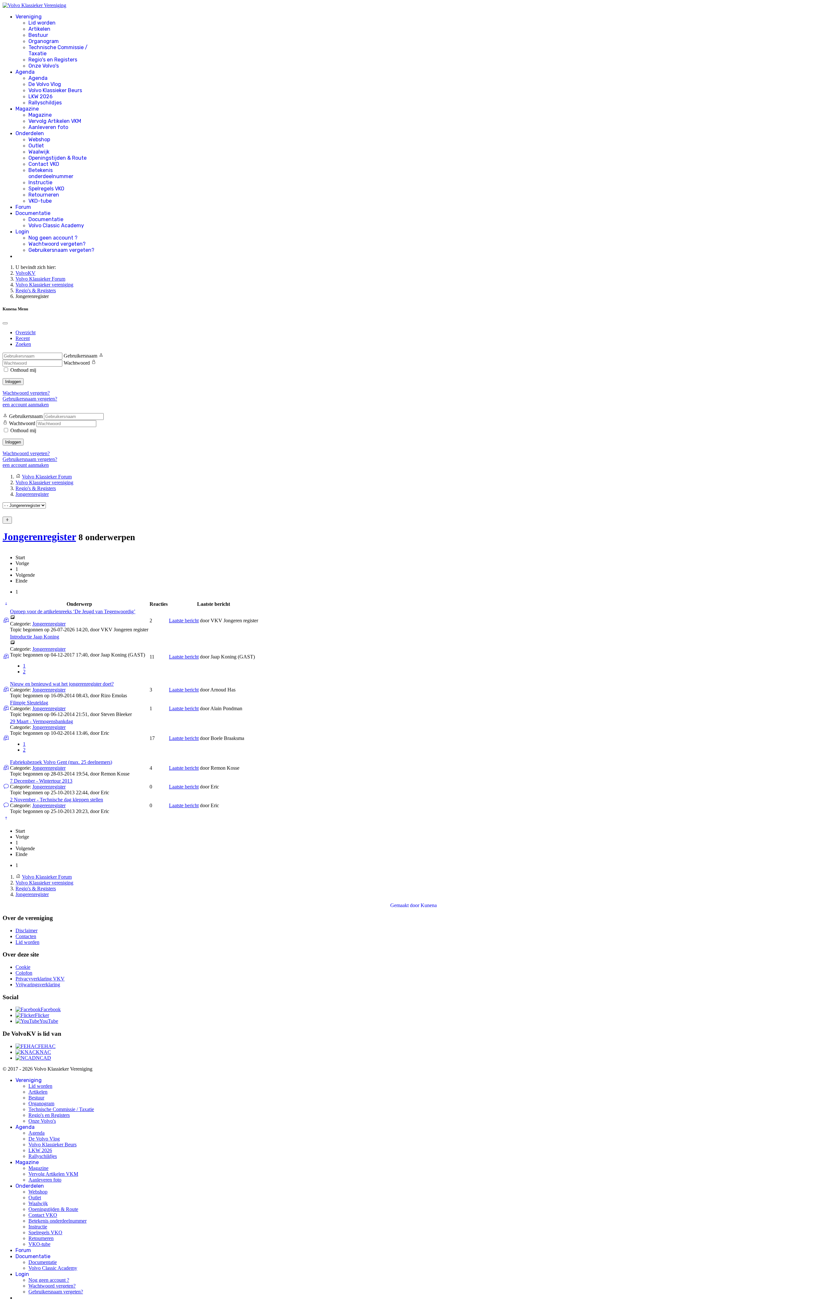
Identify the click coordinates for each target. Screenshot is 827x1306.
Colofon (24, 973)
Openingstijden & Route (57, 158)
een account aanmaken (26, 404)
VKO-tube (40, 201)
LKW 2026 (40, 96)
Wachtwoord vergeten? (57, 244)
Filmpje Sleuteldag (29, 702)
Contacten (26, 936)
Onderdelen (30, 133)
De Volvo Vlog (44, 84)
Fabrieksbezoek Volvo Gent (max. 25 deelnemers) (61, 762)
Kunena (429, 905)
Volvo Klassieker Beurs (55, 90)
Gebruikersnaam (80, 356)
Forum (23, 207)
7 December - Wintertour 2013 (41, 781)
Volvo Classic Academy (56, 225)
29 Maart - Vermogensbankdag (41, 721)
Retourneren (43, 195)
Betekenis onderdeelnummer (50, 173)
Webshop (39, 139)
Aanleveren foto (48, 127)
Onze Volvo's (43, 66)
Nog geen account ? (53, 238)
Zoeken (23, 344)
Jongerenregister (39, 536)
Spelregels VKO (46, 189)
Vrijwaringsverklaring (38, 984)
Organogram (43, 41)
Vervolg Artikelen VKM (54, 121)
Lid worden (42, 23)
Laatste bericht (184, 620)
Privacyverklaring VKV (40, 978)
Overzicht (26, 332)
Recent (23, 338)
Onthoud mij (23, 370)
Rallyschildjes (45, 103)
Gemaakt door (405, 905)
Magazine (27, 109)
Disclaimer (26, 930)
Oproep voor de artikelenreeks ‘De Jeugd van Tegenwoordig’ (72, 611)
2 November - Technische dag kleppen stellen (56, 799)
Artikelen (39, 29)
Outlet (36, 146)
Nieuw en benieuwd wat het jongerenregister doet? (62, 684)
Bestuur (38, 35)
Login (22, 232)
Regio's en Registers (52, 60)
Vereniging (29, 17)
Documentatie (33, 213)
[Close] (5, 323)
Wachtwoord (77, 363)
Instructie (40, 182)
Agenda (25, 72)
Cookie (23, 967)
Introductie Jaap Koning (34, 636)
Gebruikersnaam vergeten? (61, 250)
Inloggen (13, 381)
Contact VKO (43, 164)
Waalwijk (38, 152)
